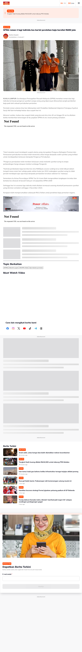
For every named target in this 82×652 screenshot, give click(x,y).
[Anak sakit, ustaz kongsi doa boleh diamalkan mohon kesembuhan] (10, 452)
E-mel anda (6, 574)
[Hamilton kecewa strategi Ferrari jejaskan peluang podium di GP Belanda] (10, 490)
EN (65, 3)
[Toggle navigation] (79, 3)
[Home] (6, 3)
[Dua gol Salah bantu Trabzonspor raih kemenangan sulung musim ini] (10, 480)
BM (62, 3)
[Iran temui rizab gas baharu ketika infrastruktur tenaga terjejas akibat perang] (10, 471)
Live (72, 3)
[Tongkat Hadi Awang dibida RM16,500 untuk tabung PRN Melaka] (10, 462)
